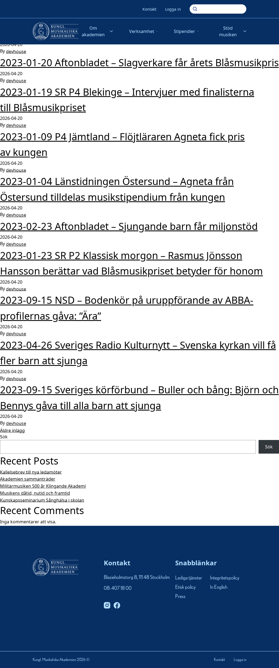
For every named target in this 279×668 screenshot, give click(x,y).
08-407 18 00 (118, 588)
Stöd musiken (228, 31)
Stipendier (184, 31)
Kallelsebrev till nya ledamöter (31, 472)
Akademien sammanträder (27, 479)
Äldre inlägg (12, 430)
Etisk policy (185, 587)
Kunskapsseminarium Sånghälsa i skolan (42, 500)
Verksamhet (141, 31)
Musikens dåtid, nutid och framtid (35, 493)
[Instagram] (107, 605)
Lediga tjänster (188, 578)
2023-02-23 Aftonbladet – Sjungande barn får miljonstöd (129, 226)
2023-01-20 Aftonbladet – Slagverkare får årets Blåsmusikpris (139, 62)
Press (180, 596)
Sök (4, 437)
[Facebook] (117, 605)
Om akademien (93, 31)
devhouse (16, 51)
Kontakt (149, 9)
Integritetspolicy (224, 578)
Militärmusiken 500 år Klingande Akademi (43, 486)
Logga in (173, 9)
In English (218, 587)
